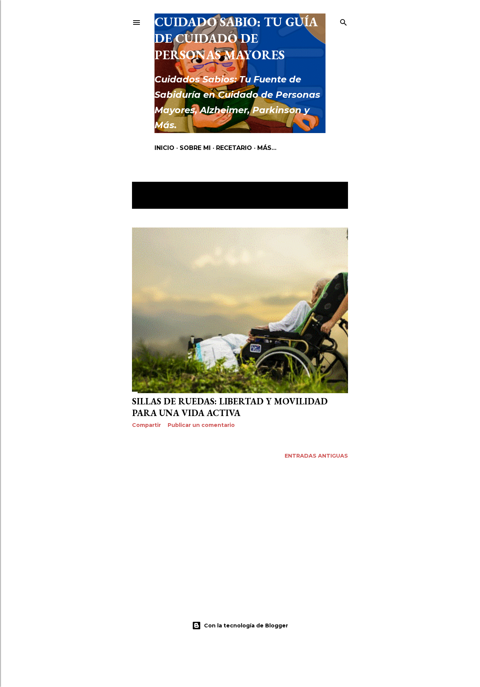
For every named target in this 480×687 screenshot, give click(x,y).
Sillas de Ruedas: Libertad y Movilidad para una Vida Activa (230, 407)
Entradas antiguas (316, 455)
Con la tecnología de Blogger (246, 625)
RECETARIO (234, 147)
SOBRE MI (195, 147)
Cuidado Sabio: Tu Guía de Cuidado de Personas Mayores (236, 38)
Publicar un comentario (201, 425)
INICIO (164, 147)
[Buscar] (343, 20)
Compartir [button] (146, 425)
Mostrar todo (163, 198)
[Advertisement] (240, 531)
